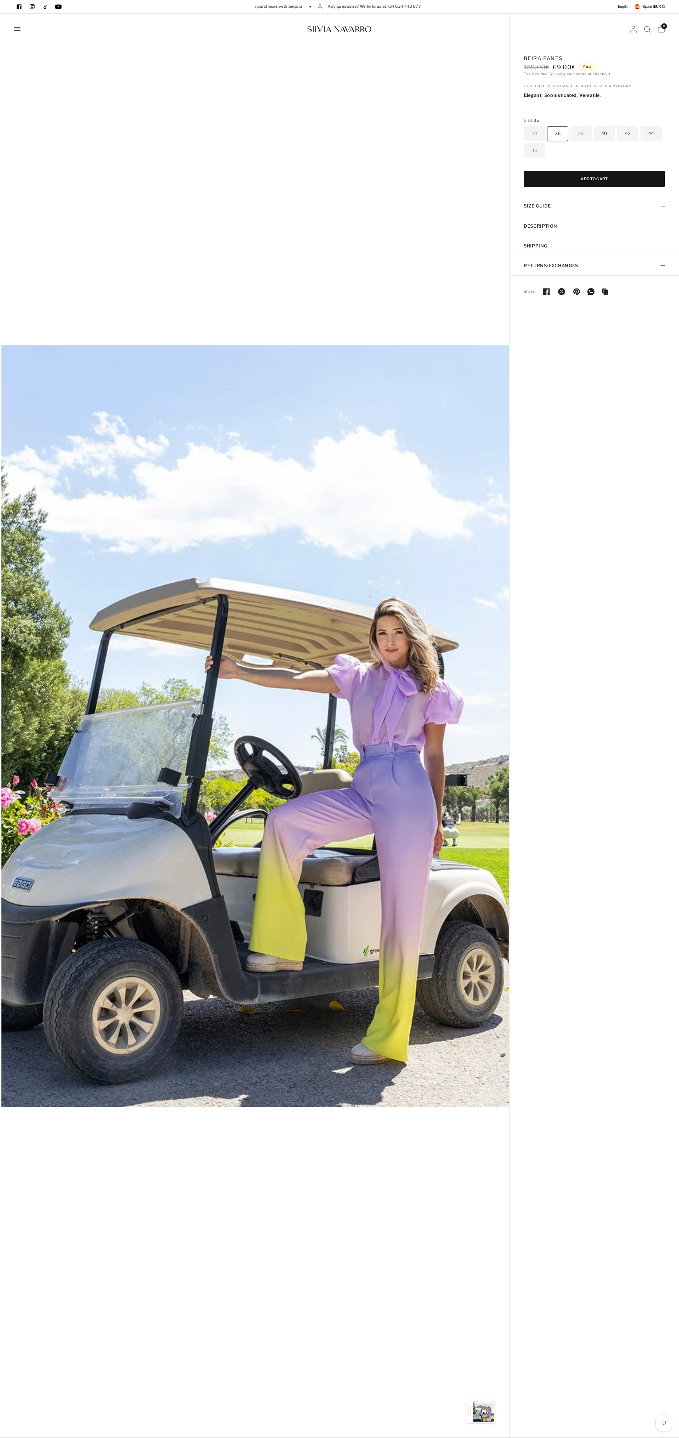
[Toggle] (469, 1411)
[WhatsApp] (591, 292)
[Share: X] (562, 292)
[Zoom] (255, 725)
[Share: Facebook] (546, 292)
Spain (654, 6)
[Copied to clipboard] (605, 292)
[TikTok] (45, 6)
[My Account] (633, 29)
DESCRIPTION (540, 226)
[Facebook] (19, 6)
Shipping (558, 74)
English (623, 6)
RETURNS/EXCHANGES (551, 265)
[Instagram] (32, 6)
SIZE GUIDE (537, 206)
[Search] (647, 29)
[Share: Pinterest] (577, 292)
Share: (529, 291)
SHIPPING (535, 246)
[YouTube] (58, 6)
